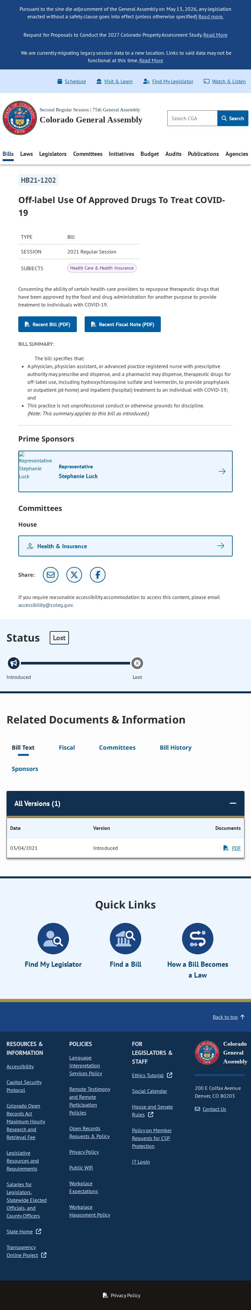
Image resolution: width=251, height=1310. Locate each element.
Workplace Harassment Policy (89, 1211)
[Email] (51, 575)
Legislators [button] (53, 154)
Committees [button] (88, 154)
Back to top (225, 1017)
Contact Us (214, 1109)
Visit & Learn (118, 81)
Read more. (210, 16)
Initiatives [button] (121, 154)
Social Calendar (149, 1091)
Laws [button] (26, 154)
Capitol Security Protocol (24, 1086)
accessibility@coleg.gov (45, 605)
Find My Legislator (172, 81)
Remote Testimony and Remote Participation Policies (89, 1101)
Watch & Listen (229, 81)
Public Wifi (81, 1167)
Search (236, 118)
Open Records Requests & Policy (89, 1132)
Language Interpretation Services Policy (85, 1065)
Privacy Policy (84, 1152)
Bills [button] (8, 154)
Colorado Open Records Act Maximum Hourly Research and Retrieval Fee (26, 1121)
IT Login (141, 1161)
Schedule (75, 81)
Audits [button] (173, 154)
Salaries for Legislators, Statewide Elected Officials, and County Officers (27, 1200)
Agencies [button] (237, 154)
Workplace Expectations (83, 1187)
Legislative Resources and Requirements (23, 1161)
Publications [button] (203, 154)
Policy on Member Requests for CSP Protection (152, 1138)
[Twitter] (74, 575)
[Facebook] (98, 575)
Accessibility (20, 1066)
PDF (236, 848)
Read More (215, 34)
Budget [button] (150, 154)
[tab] (23, 748)
